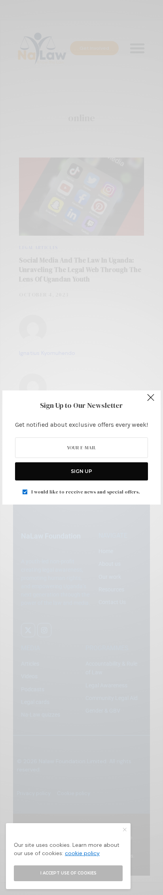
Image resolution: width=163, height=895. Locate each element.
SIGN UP (81, 471)
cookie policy (82, 853)
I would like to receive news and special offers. (85, 492)
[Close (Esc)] (151, 401)
